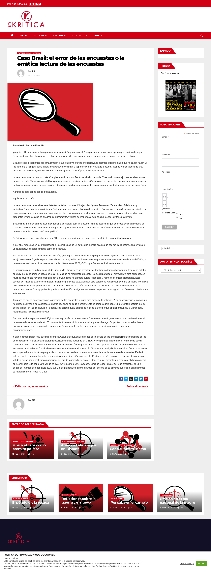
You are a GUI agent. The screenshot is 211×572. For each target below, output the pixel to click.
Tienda (97, 35)
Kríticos (38, 35)
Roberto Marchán (69, 495)
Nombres (166, 154)
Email (165, 137)
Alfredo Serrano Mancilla (29, 53)
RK (33, 71)
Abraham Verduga (20, 499)
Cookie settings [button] (187, 563)
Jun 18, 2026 (119, 508)
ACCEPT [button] (202, 564)
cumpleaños (167, 189)
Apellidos (166, 172)
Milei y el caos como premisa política (29, 447)
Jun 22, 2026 (21, 508)
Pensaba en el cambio (129, 502)
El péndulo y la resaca (30, 502)
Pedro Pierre (166, 495)
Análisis (58, 35)
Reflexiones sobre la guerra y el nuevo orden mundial (78, 502)
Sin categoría (117, 499)
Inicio (23, 35)
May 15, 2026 (168, 508)
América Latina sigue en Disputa (78, 447)
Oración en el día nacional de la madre (177, 501)
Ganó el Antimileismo (128, 449)
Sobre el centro (136, 386)
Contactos (79, 35)
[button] (202, 35)
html (181, 214)
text (180, 218)
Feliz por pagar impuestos (31, 386)
